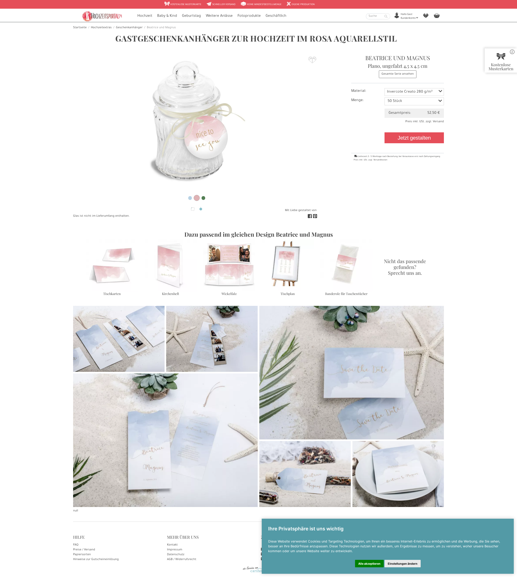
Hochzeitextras (101, 27)
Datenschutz (175, 554)
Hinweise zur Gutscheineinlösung (96, 559)
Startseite (80, 27)
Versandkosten (380, 160)
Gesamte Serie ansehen (397, 74)
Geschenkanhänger (129, 27)
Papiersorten (82, 554)
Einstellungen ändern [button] (402, 563)
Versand (438, 121)
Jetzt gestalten (414, 138)
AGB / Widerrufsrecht (181, 559)
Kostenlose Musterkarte (182, 4)
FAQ (75, 545)
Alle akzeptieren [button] (369, 563)
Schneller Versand (220, 4)
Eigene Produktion (300, 4)
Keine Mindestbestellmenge (261, 4)
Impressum (174, 550)
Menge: (357, 100)
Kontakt (172, 545)
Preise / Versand (84, 550)
